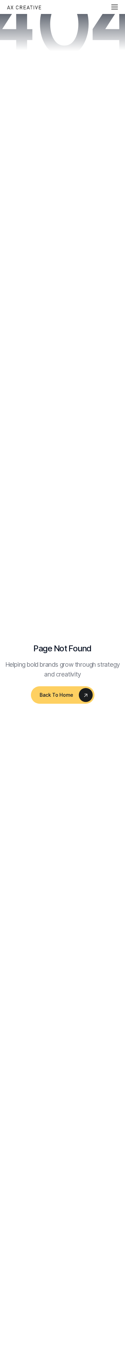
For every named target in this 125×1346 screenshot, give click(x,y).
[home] (24, 6)
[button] (114, 6)
